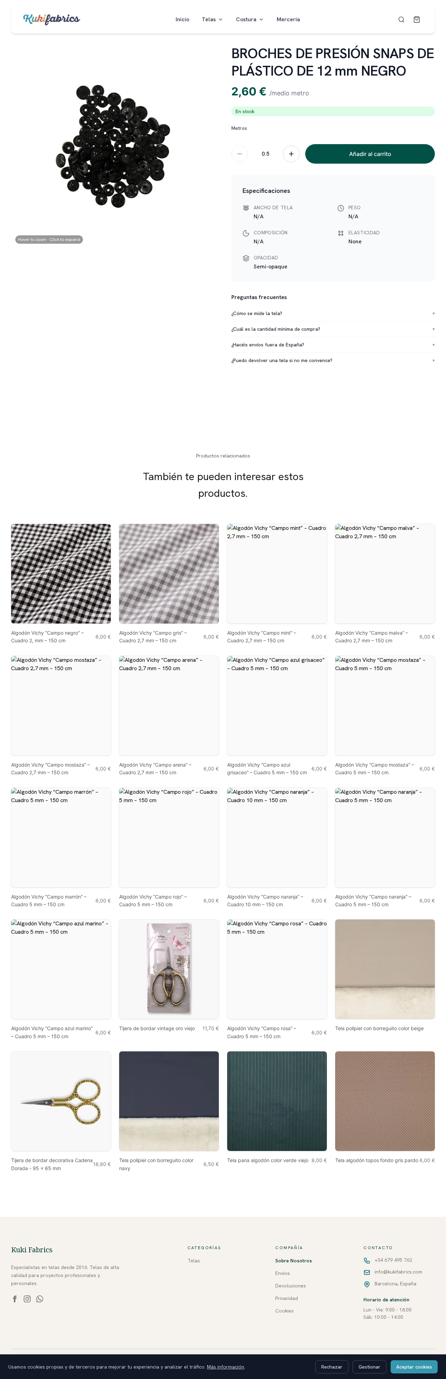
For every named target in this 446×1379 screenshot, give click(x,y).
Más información (225, 1367)
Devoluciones (290, 1286)
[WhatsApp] (39, 1298)
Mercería (288, 19)
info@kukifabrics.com (398, 1272)
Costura (246, 19)
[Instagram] (27, 1298)
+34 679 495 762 (393, 1260)
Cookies (284, 1311)
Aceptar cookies (414, 1367)
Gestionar (369, 1367)
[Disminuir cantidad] (239, 154)
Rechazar (332, 1367)
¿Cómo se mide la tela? (333, 313)
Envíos (282, 1273)
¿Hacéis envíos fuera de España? (333, 345)
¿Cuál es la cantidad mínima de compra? (333, 329)
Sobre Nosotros (293, 1260)
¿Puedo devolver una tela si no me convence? (333, 360)
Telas (209, 19)
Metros (239, 128)
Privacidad (286, 1298)
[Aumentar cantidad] (291, 154)
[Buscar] (401, 19)
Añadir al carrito (370, 153)
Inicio (182, 19)
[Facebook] (14, 1298)
